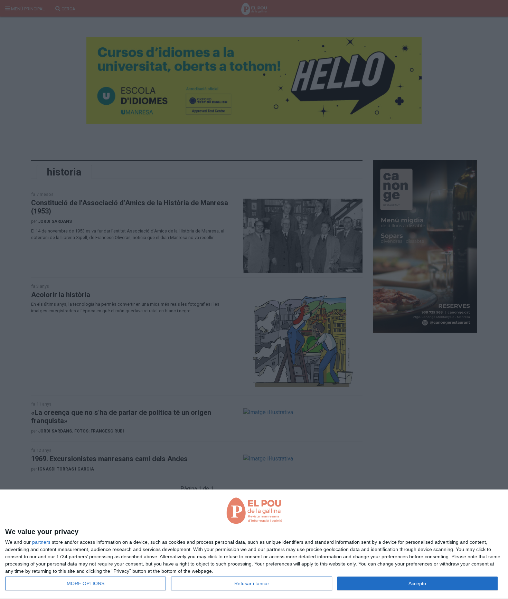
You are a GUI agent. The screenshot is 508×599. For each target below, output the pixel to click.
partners (41, 542)
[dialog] (254, 544)
